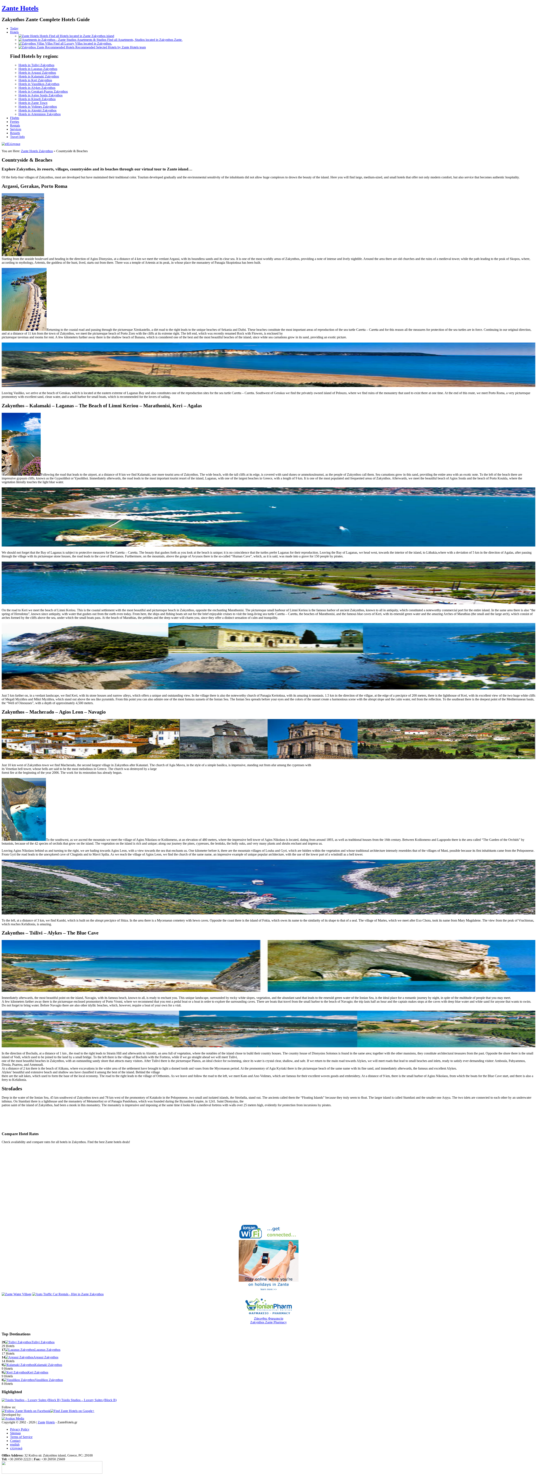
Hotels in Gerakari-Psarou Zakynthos (43, 91)
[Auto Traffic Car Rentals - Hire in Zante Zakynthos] (68, 1294)
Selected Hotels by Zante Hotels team (110, 47)
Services (15, 129)
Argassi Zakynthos (45, 1357)
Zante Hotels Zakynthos (37, 151)
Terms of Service (21, 1437)
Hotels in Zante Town (32, 103)
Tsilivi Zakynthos (43, 1342)
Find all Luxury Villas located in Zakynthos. (78, 43)
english (15, 1444)
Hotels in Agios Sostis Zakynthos (40, 95)
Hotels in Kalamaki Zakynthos (38, 76)
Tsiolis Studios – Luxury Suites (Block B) (88, 1400)
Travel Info (17, 137)
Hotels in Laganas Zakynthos (37, 69)
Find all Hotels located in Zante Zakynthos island (77, 36)
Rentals (15, 125)
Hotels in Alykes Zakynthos (36, 88)
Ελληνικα (13, 144)
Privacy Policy (19, 1429)
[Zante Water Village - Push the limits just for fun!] (16, 1294)
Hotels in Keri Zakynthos (35, 80)
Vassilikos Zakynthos (49, 1380)
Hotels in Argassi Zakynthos (37, 72)
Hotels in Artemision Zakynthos (39, 114)
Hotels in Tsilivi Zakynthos (36, 65)
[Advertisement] (51, 1120)
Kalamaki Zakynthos (48, 1365)
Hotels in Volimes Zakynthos (37, 106)
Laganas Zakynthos (47, 1349)
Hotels (14, 32)
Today (14, 28)
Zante (20, 8)
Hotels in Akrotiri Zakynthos (37, 110)
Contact (15, 1440)
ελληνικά (16, 1448)
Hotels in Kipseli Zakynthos (37, 99)
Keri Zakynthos (37, 1372)
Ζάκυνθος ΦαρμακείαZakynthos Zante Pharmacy (268, 1320)
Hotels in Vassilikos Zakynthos (38, 84)
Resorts (15, 133)
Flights (14, 118)
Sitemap (15, 1433)
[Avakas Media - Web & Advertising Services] (13, 1418)
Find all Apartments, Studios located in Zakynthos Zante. (129, 40)
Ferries (14, 121)
